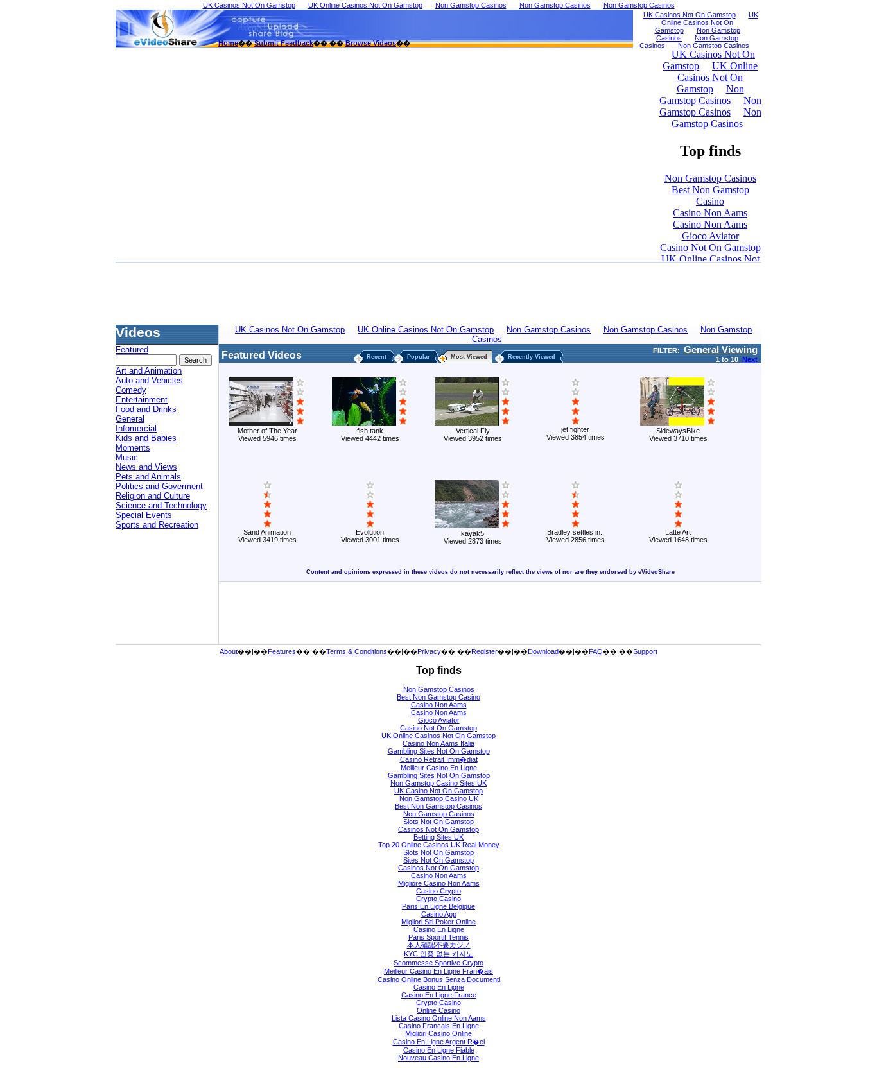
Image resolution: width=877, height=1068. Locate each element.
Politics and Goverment (159, 486)
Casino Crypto (438, 891)
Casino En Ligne (438, 929)
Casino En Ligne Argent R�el (439, 1042)
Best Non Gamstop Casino (438, 697)
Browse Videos (370, 43)
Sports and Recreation (157, 525)
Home (228, 43)
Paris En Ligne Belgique (438, 906)
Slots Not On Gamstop (438, 821)
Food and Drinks (146, 409)
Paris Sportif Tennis (438, 937)
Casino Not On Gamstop (438, 728)
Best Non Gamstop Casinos (438, 806)
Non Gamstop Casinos (438, 689)
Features (282, 651)
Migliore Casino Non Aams (439, 883)
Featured (132, 349)
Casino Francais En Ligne (439, 1025)
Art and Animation (149, 370)
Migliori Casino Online (438, 1033)
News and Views (146, 467)
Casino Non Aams (439, 705)
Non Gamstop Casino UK (438, 798)
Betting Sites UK (438, 837)
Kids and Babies (146, 438)
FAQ (596, 651)
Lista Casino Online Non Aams (439, 1018)
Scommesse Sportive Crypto (438, 963)
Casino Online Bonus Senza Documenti (439, 979)
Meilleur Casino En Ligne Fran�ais (438, 971)
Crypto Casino (438, 898)
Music (127, 457)
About (229, 651)
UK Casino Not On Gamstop (438, 791)
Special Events (144, 515)
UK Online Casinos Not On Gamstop (438, 735)
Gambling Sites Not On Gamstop (439, 751)
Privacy (429, 651)
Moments (133, 447)
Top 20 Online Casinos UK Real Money (438, 844)
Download (543, 651)
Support (645, 651)
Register (484, 651)
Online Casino (438, 1010)
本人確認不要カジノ (439, 945)
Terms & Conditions (356, 651)
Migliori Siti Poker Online (438, 922)
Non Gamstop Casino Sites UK (438, 783)
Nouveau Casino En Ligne (438, 1058)
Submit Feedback (283, 43)
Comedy (131, 390)
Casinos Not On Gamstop (438, 829)
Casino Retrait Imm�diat (439, 759)
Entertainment (142, 399)
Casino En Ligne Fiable (438, 1050)
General (130, 419)
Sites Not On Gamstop (438, 860)
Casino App (438, 914)
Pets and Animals (148, 476)
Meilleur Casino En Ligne (439, 767)
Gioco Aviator (439, 720)
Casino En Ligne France (438, 995)
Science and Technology (161, 505)
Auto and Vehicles (149, 380)
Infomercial (136, 428)
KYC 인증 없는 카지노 (438, 954)
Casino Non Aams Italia (438, 743)
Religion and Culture (153, 496)
